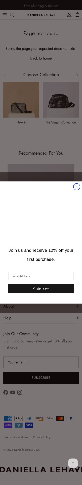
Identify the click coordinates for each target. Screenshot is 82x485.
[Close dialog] (76, 186)
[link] (41, 210)
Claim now (41, 289)
